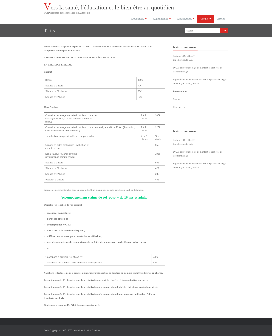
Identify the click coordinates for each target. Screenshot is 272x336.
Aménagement (184, 18)
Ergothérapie (137, 18)
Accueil (221, 18)
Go (224, 30)
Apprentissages (160, 18)
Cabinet (204, 18)
